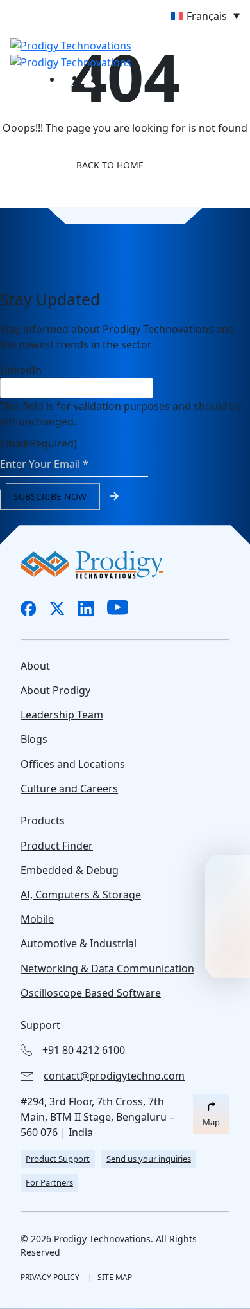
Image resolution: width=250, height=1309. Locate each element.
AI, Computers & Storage (81, 894)
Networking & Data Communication (107, 968)
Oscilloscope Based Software (91, 993)
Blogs (34, 739)
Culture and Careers (69, 788)
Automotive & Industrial (79, 943)
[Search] (68, 79)
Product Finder (57, 846)
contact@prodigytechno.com (114, 1076)
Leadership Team (62, 715)
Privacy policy (51, 1277)
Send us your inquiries (148, 1158)
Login (90, 81)
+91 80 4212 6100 (83, 1050)
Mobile (37, 919)
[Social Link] (29, 608)
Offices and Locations (73, 764)
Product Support (58, 1158)
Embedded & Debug (70, 870)
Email (38, 443)
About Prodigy (55, 690)
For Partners (49, 1182)
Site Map (114, 1277)
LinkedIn (21, 370)
